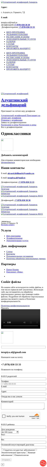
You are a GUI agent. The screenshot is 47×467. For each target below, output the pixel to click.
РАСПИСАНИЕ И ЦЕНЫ (17, 37)
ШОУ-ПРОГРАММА (15, 32)
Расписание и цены (9, 125)
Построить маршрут (7, 224)
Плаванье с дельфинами (11, 120)
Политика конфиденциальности (15, 306)
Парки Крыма (12, 269)
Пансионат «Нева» (14, 272)
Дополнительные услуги (17, 240)
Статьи (9, 251)
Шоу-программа (13, 236)
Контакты (10, 254)
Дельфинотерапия (14, 238)
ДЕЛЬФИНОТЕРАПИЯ (17, 34)
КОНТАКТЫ (12, 46)
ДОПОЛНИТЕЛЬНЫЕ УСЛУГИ (21, 39)
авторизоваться (8, 162)
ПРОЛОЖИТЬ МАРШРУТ (18, 48)
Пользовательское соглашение (19, 256)
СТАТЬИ (10, 44)
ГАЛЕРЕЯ (10, 41)
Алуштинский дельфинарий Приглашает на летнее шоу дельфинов (20, 116)
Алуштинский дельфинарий (14, 102)
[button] (43, 463)
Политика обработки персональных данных (26, 258)
